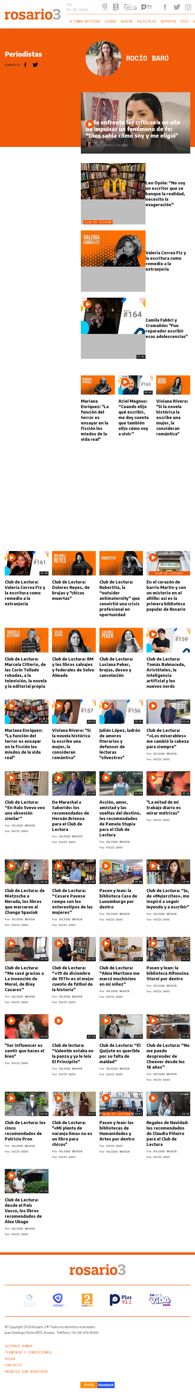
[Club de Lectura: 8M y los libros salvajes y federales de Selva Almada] (74, 658)
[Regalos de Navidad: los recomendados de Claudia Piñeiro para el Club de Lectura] (168, 1125)
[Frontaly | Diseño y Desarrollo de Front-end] (89, 1385)
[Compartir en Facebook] (25, 65)
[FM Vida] (160, 1300)
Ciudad (110, 21)
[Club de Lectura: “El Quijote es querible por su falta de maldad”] (121, 1047)
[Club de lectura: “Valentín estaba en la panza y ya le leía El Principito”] (74, 1047)
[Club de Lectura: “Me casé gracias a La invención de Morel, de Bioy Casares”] (27, 970)
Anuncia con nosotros (26, 1371)
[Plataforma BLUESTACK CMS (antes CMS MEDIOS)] (106, 1385)
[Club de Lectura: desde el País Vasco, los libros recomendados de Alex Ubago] (27, 1202)
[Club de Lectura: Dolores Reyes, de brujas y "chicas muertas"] (74, 584)
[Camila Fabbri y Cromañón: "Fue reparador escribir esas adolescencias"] (135, 328)
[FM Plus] (121, 1300)
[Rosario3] (33, 11)
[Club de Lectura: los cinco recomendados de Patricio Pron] (27, 1125)
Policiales (146, 21)
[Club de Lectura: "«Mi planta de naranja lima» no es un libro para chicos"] (74, 1125)
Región (126, 21)
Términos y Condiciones (28, 1352)
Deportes (168, 21)
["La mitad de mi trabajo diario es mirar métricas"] (168, 810)
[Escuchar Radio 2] (116, 7)
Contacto (13, 1365)
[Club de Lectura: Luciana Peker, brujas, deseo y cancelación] (121, 658)
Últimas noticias (84, 21)
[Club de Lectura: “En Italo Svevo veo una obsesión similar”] (27, 810)
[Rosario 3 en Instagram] (188, 7)
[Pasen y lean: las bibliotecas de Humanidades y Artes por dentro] (121, 1125)
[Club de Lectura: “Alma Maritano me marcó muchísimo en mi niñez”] (121, 970)
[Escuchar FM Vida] (130, 7)
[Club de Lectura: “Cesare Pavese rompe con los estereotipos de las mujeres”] (74, 892)
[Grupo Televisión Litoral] (29, 1300)
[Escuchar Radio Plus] (146, 7)
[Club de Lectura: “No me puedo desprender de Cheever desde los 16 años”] (168, 1047)
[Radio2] (87, 1300)
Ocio (184, 21)
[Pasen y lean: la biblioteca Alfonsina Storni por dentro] (168, 970)
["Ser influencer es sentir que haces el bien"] (27, 1047)
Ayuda (10, 1358)
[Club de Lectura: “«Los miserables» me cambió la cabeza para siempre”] (168, 730)
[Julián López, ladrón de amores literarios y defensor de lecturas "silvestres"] (121, 730)
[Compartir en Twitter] (35, 65)
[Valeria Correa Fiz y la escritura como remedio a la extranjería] (135, 261)
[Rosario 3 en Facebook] (165, 7)
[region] (40, 163)
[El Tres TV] (58, 1299)
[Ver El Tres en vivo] (105, 7)
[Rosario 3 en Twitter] (176, 7)
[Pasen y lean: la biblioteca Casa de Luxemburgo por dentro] (121, 892)
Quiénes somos (19, 1345)
